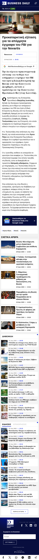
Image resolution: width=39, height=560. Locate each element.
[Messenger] (23, 557)
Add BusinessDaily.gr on (20, 66)
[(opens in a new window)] (3, 557)
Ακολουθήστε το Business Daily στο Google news (20, 221)
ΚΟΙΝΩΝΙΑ (19, 54)
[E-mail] (35, 557)
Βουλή (16, 230)
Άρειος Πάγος (7, 230)
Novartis (23, 230)
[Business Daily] (16, 3)
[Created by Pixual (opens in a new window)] (19, 551)
